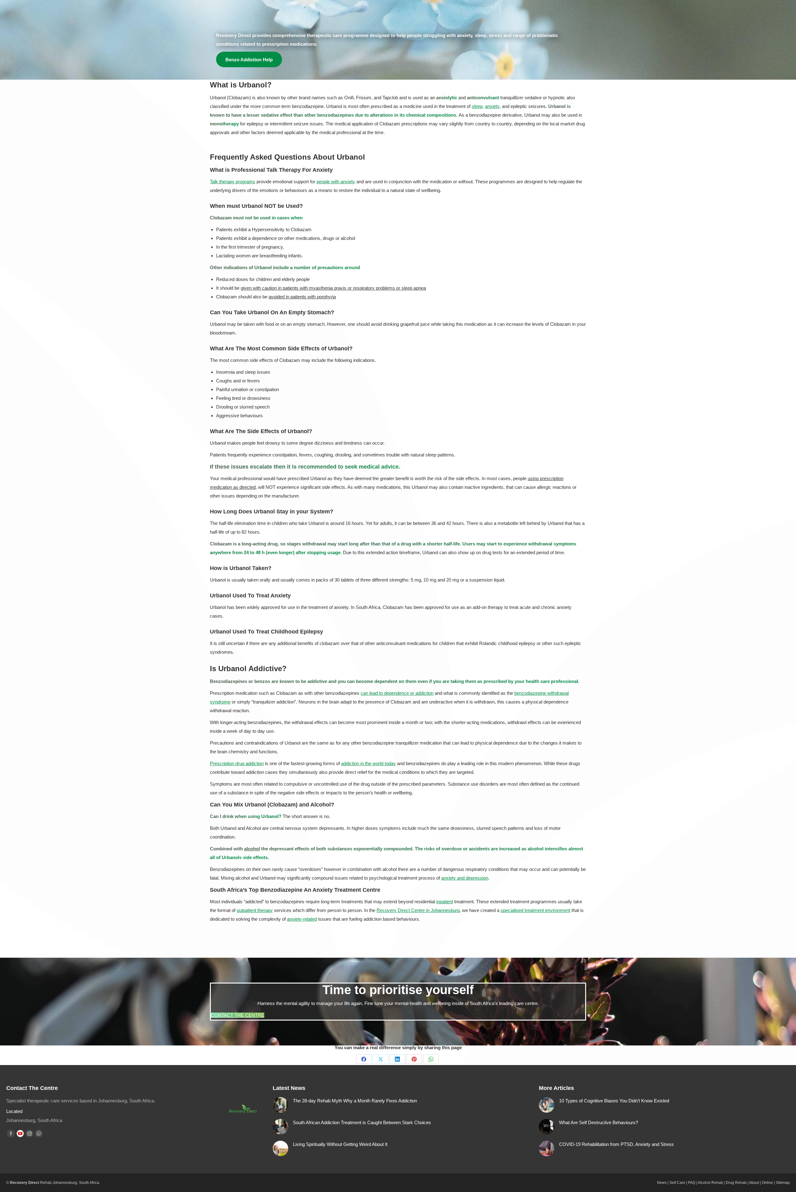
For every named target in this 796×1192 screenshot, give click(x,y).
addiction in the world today (368, 763)
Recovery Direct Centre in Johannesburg (418, 910)
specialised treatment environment (535, 910)
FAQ (691, 1182)
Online (767, 1182)
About (754, 1182)
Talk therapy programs (232, 181)
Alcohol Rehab (710, 1182)
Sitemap (783, 1182)
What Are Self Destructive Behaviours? (598, 1122)
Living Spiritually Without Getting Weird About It (340, 1144)
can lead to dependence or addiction (397, 693)
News (662, 1182)
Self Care (677, 1182)
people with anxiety (336, 181)
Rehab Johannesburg (58, 1182)
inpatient (444, 901)
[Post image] (280, 1105)
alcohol (252, 848)
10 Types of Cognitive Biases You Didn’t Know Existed (614, 1100)
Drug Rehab (736, 1182)
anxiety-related (302, 919)
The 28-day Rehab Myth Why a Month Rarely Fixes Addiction (355, 1100)
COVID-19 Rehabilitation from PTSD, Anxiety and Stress (616, 1144)
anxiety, (493, 106)
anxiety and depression (464, 878)
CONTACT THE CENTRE (237, 1015)
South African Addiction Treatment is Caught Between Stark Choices (362, 1122)
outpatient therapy (255, 910)
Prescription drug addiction (237, 763)
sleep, (478, 106)
